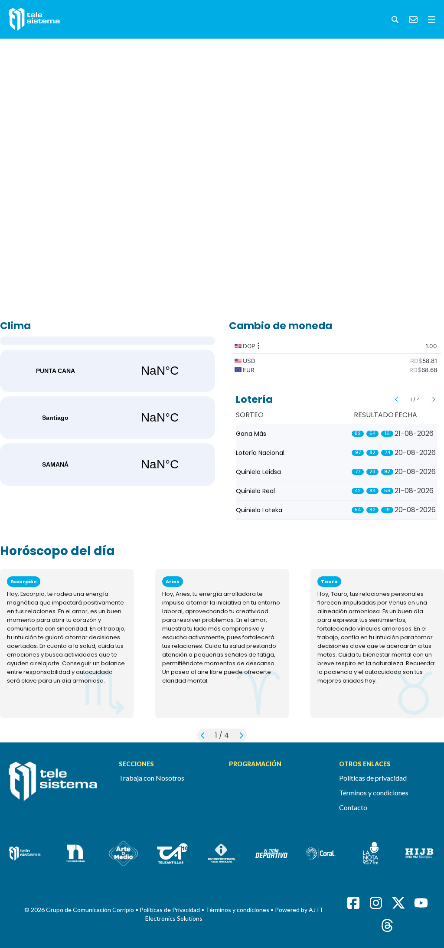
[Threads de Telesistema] (387, 925)
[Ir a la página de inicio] (57, 786)
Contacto (353, 807)
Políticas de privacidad (373, 778)
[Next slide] (433, 399)
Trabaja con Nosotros (151, 778)
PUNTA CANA (107, 371)
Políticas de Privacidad (170, 909)
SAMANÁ (107, 464)
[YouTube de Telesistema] (421, 903)
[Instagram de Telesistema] (376, 903)
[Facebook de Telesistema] (353, 903)
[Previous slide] (396, 399)
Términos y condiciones (373, 792)
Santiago (107, 417)
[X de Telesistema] (398, 903)
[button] (395, 19)
